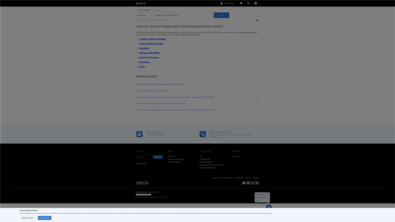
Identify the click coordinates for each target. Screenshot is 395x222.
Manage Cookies (27, 218)
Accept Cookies (45, 218)
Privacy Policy (227, 213)
